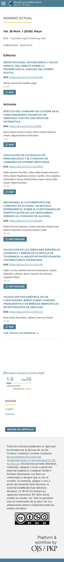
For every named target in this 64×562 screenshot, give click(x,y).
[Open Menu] (3, 3)
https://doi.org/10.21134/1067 (26, 220)
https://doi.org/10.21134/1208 (26, 77)
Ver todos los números (19, 333)
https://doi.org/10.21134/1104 (26, 264)
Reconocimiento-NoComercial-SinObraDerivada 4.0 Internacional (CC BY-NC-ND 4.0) (31, 460)
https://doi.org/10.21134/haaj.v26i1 (28, 38)
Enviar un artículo (20, 429)
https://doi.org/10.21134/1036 (26, 166)
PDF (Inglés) (16, 239)
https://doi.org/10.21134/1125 (26, 311)
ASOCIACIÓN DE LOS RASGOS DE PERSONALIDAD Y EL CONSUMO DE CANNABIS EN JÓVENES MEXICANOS (26, 159)
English (9, 409)
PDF (11, 92)
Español (9, 414)
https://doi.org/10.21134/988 (25, 126)
